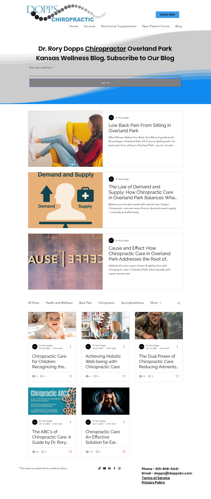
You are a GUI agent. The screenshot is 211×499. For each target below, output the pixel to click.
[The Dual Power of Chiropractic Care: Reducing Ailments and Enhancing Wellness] (159, 325)
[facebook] (114, 468)
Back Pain (85, 303)
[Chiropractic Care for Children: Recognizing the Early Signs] (52, 325)
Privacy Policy (154, 482)
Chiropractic (106, 303)
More (154, 303)
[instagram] (119, 468)
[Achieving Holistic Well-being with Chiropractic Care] (105, 325)
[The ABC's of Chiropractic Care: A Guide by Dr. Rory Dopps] (52, 401)
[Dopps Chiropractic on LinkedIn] (109, 468)
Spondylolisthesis (132, 303)
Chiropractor (105, 48)
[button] (178, 303)
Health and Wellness (59, 303)
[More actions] (72, 347)
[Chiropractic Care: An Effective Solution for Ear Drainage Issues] (105, 401)
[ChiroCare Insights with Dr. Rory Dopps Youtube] (104, 468)
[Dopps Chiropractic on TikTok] (99, 468)
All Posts (33, 303)
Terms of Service (156, 478)
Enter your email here (40, 67)
